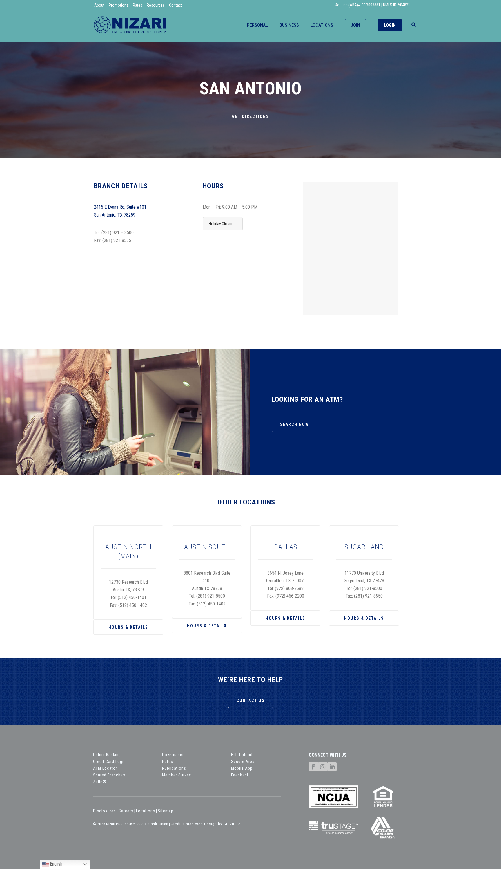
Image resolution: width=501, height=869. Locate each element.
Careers (126, 811)
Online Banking (107, 754)
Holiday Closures (223, 223)
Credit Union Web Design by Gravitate (206, 823)
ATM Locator (105, 768)
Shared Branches (109, 775)
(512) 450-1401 (132, 597)
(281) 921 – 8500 (117, 232)
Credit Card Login (109, 761)
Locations (322, 25)
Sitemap (165, 811)
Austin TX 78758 (207, 588)
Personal (257, 25)
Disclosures (104, 811)
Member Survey (176, 775)
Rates (167, 761)
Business (289, 25)
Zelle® (99, 781)
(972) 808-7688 (289, 588)
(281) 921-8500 (210, 596)
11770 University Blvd (364, 573)
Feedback (240, 775)
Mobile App (242, 768)
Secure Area (243, 761)
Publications (174, 768)
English (55, 864)
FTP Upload (242, 754)
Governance (173, 754)
